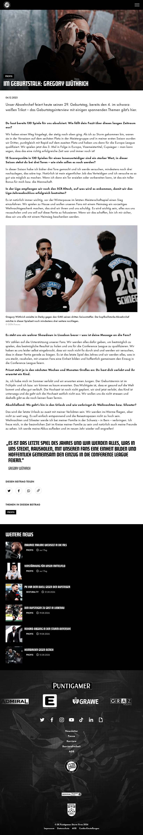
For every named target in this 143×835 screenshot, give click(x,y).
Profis (10, 512)
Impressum (49, 828)
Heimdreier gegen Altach (39, 650)
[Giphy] (101, 720)
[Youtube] (71, 720)
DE (68, 783)
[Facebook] (52, 720)
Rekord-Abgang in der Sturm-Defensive (47, 629)
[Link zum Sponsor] (71, 794)
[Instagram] (62, 720)
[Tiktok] (81, 720)
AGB (71, 751)
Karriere (71, 741)
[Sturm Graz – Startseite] (6, 4)
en (75, 783)
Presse (71, 736)
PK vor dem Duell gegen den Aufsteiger (47, 587)
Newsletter (71, 731)
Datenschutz (63, 828)
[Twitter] (42, 720)
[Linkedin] (91, 720)
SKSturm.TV (32, 591)
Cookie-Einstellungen (89, 828)
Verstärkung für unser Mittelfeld (44, 566)
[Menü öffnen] (137, 4)
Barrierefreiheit (71, 746)
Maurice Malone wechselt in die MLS (45, 545)
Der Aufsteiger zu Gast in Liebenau (44, 608)
